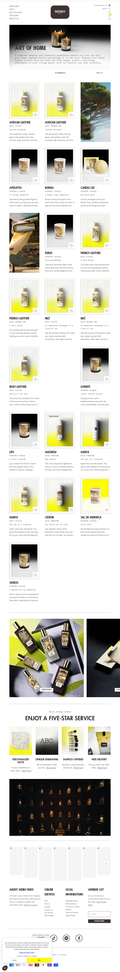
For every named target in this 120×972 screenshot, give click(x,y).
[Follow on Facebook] (79, 938)
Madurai (50, 452)
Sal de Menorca (91, 517)
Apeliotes (15, 187)
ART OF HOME (15, 13)
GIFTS (11, 9)
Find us (47, 904)
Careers (47, 907)
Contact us (48, 910)
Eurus (48, 253)
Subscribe (99, 921)
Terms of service (72, 913)
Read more (26, 771)
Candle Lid (87, 187)
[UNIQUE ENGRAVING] (47, 741)
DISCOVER (14, 16)
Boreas (49, 187)
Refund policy (71, 904)
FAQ (46, 901)
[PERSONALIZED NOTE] (20, 741)
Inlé (47, 318)
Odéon (49, 517)
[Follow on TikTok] (53, 938)
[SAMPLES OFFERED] (73, 741)
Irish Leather (17, 386)
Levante (85, 386)
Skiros (13, 582)
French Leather (91, 253)
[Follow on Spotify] (66, 938)
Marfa (85, 452)
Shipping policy (71, 901)
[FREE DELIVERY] (99, 741)
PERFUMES (14, 6)
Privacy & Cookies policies (72, 908)
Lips (11, 452)
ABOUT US (14, 19)
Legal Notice (70, 916)
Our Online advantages (49, 914)
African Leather (19, 122)
